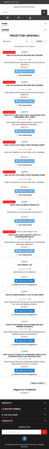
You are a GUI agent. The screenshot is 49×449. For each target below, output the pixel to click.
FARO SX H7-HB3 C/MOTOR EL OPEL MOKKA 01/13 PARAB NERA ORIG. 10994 (24, 116)
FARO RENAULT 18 (24, 265)
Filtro (39, 41)
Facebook (24, 393)
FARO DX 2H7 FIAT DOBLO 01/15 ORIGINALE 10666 (24, 175)
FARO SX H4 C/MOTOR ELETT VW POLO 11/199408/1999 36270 (24, 236)
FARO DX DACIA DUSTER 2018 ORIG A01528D (24, 85)
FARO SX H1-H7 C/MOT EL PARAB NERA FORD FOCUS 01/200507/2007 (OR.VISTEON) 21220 (24, 355)
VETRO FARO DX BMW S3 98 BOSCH (24, 205)
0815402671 (15, 2)
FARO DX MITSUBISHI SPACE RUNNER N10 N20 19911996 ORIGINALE (24, 326)
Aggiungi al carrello (24, 71)
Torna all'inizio (38, 383)
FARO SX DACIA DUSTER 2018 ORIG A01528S (24, 55)
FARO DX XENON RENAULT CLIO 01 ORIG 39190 (24, 295)
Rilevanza (15, 41)
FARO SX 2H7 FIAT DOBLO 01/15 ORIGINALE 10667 (24, 145)
